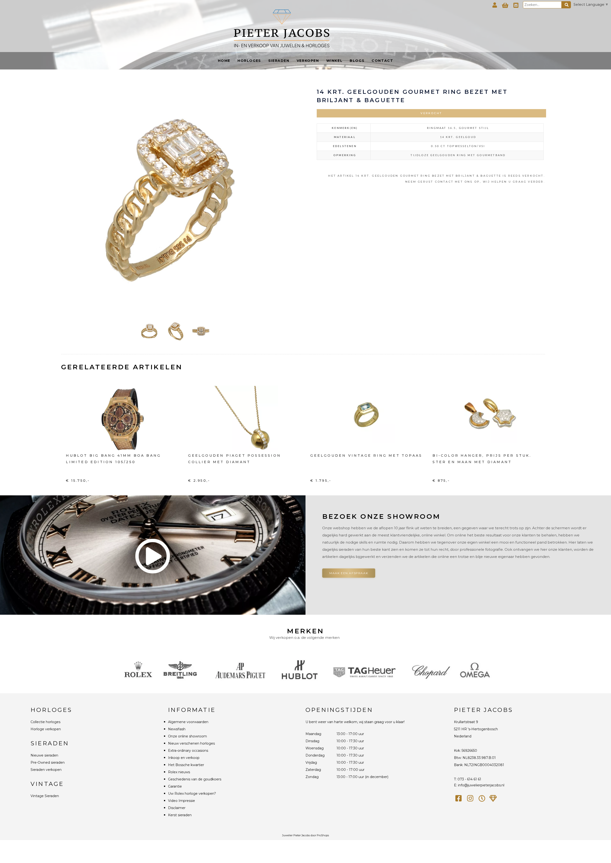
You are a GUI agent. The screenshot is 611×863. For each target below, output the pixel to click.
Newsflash (176, 729)
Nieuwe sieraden (44, 755)
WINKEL (334, 60)
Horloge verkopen (46, 729)
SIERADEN (279, 60)
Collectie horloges (45, 722)
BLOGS (357, 60)
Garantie (175, 786)
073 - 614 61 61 (469, 779)
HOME (224, 60)
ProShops (323, 835)
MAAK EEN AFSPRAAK (348, 573)
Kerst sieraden (180, 815)
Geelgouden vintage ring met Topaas (366, 455)
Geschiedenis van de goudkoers (194, 779)
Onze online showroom (187, 736)
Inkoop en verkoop (184, 758)
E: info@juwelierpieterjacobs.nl (479, 785)
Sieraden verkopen (46, 770)
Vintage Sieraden (45, 796)
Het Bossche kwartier (186, 765)
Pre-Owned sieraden (48, 762)
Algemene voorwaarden (188, 722)
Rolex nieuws (179, 772)
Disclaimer (176, 808)
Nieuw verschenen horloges (191, 743)
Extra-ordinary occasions (188, 750)
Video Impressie (181, 801)
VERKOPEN (308, 60)
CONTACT (382, 60)
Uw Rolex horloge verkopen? (192, 793)
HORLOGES (249, 60)
